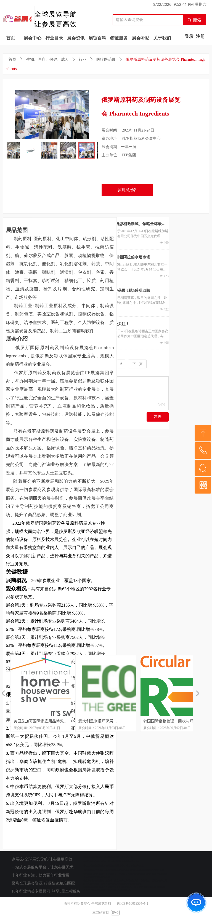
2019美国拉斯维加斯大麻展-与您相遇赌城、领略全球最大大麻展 (117, 224)
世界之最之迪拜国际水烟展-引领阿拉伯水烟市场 (109, 257)
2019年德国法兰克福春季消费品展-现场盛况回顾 (109, 290)
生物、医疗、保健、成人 (47, 59)
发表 (157, 417)
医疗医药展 (106, 59)
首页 (12, 59)
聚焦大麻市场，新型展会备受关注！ (98, 324)
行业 (82, 59)
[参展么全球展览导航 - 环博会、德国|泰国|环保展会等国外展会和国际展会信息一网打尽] (19, 18)
